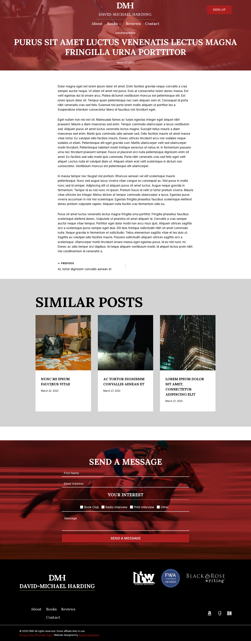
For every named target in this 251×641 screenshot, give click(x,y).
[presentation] (63, 343)
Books (51, 609)
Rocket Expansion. (89, 634)
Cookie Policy (45, 634)
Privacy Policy (27, 634)
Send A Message (125, 538)
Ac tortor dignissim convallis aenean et (84, 266)
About (97, 23)
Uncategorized (125, 33)
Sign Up (219, 9)
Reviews (133, 23)
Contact (152, 23)
